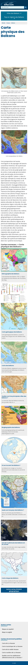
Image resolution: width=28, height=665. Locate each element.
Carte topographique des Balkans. (14, 156)
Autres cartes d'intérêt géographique (14, 590)
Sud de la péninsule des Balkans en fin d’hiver (13, 543)
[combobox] (12, 7)
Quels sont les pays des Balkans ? (13, 510)
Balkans (13, 23)
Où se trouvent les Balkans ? (11, 465)
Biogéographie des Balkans (11, 427)
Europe (8, 23)
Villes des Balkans (13, 13)
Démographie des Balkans (10, 274)
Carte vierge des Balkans (10, 578)
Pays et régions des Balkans (14, 17)
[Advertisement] (14, 52)
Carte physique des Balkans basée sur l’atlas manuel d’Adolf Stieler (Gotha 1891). (14, 91)
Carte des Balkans (8, 365)
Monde (3, 23)
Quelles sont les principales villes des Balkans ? (14, 397)
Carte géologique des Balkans (12, 332)
